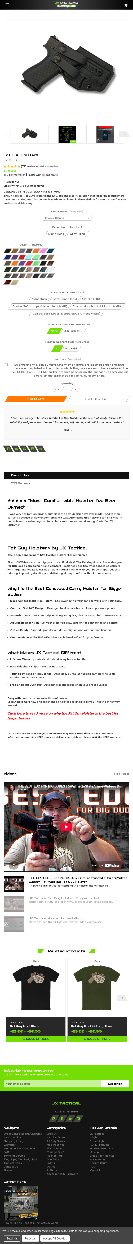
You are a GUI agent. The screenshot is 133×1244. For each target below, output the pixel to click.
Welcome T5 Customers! (19, 1148)
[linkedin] (78, 1118)
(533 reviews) (29, 166)
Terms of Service (14, 1155)
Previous (8, 134)
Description (20, 475)
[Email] (16, 448)
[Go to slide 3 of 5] (66, 1059)
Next (124, 134)
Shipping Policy (14, 1141)
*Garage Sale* (55, 1152)
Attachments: (67, 292)
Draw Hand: (67, 227)
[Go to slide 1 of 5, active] (56, 1059)
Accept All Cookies (55, 1238)
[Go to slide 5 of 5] (77, 1059)
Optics (51, 1166)
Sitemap (9, 1170)
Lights (51, 1163)
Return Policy (12, 1137)
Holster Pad (54, 1155)
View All (95, 1170)
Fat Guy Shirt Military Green (92, 1026)
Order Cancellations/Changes (23, 1133)
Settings (12, 1238)
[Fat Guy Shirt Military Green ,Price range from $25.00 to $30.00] (97, 987)
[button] (66, 175)
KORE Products (99, 1144)
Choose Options (36, 1039)
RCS (92, 1166)
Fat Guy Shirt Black (24, 1026)
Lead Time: (67, 359)
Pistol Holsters (56, 1137)
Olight (94, 1137)
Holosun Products (101, 1148)
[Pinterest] (40, 448)
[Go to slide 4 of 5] (71, 1059)
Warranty (9, 1144)
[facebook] (62, 1118)
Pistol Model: (67, 211)
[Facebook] (8, 448)
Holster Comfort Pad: (67, 341)
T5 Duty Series (56, 1141)
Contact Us (11, 1166)
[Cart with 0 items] (119, 4)
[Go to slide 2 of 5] (61, 1059)
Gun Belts (53, 1159)
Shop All (52, 1133)
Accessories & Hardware (62, 1174)
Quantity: (67, 383)
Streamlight (97, 1141)
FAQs (7, 1152)
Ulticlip (94, 1152)
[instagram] (53, 1118)
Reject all (30, 1238)
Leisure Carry (98, 1163)
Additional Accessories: (67, 324)
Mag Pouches (55, 1144)
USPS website (111, 737)
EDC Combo (54, 1148)
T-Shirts (52, 1170)
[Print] (24, 448)
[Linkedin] (32, 448)
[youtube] (70, 1118)
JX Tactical (97, 1133)
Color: (31, 244)
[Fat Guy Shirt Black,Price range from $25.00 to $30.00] (35, 987)
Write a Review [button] (49, 166)
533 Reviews (20, 483)
